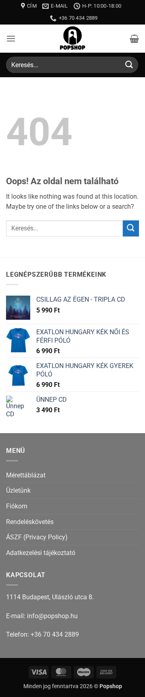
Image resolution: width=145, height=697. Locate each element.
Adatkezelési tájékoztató (40, 553)
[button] (11, 38)
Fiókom (16, 506)
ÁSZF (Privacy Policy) (37, 537)
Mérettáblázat (26, 475)
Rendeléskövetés (30, 522)
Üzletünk (18, 490)
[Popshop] (72, 39)
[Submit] (129, 65)
